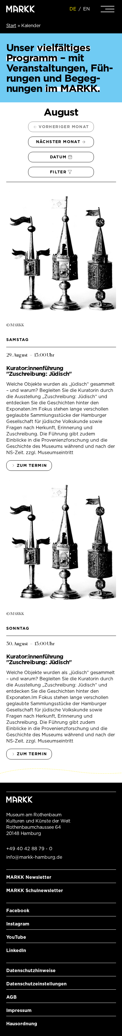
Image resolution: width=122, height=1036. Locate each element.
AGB (11, 997)
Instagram (17, 924)
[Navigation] (107, 9)
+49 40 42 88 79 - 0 (29, 848)
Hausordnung (21, 1023)
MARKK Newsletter (28, 877)
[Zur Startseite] (20, 9)
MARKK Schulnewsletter (34, 890)
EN (86, 9)
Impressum (18, 1010)
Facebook (17, 910)
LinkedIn (16, 950)
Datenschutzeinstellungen (36, 984)
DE (73, 9)
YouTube (16, 937)
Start (11, 25)
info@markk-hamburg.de (34, 857)
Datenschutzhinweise (31, 970)
